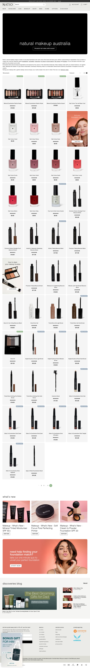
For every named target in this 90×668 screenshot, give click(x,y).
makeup (27, 8)
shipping (57, 634)
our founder (42, 636)
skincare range (64, 69)
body (35, 8)
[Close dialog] (21, 634)
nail (55, 61)
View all (85, 583)
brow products (50, 61)
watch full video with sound (45, 48)
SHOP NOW (6, 533)
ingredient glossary (44, 641)
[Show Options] (31, 635)
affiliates (41, 648)
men (40, 8)
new (4, 8)
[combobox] (30, 4)
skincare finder (59, 641)
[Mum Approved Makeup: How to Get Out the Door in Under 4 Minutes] (68, 606)
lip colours (43, 61)
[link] (11, 650)
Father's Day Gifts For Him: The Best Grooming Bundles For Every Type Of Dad (21, 611)
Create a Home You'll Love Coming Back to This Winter (79, 596)
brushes (65, 61)
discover (64, 8)
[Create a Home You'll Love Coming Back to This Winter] (68, 598)
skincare (12, 8)
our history (41, 634)
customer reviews (43, 646)
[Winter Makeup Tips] (68, 590)
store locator (58, 629)
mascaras (37, 61)
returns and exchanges (61, 636)
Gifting (6, 608)
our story (41, 629)
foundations (25, 61)
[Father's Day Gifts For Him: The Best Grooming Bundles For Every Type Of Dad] (29, 598)
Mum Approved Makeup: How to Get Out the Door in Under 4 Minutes (79, 605)
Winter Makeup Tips (78, 588)
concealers (31, 61)
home (47, 8)
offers (55, 8)
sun (20, 8)
